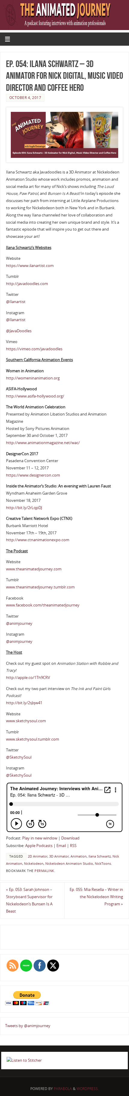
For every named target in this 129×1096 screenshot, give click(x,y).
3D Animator (59, 856)
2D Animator (37, 856)
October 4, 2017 (25, 97)
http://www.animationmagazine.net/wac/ (43, 442)
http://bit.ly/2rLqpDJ (24, 507)
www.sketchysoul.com (26, 720)
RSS (73, 845)
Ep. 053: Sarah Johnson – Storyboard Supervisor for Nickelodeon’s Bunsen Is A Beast (29, 900)
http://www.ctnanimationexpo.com (37, 539)
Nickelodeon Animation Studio (69, 863)
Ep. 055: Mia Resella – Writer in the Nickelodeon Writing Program (96, 897)
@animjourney (19, 623)
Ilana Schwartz (99, 856)
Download (70, 838)
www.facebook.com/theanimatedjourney (43, 605)
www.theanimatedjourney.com (34, 569)
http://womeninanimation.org (33, 378)
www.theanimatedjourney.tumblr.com (40, 587)
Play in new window (39, 838)
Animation (78, 856)
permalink (44, 871)
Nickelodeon (34, 863)
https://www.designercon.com (33, 475)
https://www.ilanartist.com (30, 265)
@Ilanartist (16, 301)
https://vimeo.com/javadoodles (34, 349)
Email (61, 845)
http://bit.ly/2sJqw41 (24, 702)
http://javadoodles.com (27, 283)
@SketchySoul (19, 757)
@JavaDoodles (19, 330)
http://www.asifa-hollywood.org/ (35, 396)
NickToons (103, 863)
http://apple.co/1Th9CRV (28, 677)
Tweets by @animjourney (27, 1025)
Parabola (63, 1088)
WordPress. (87, 1088)
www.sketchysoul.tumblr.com (32, 739)
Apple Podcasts (38, 845)
